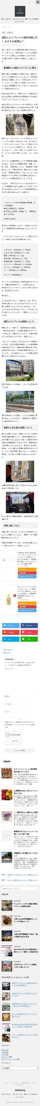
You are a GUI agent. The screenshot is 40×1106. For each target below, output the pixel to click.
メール (8, 704)
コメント (9, 669)
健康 (5, 652)
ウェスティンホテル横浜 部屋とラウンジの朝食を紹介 (26, 905)
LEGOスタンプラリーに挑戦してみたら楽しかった (25, 966)
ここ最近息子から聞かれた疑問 (26, 812)
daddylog (20, 1090)
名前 (7, 696)
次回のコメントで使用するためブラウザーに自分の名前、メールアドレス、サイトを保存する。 (20, 724)
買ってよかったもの (9, 1059)
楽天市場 (22, 573)
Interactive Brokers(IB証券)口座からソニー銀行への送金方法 (26, 950)
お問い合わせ (26, 1083)
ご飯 (3, 1052)
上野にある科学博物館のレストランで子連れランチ (26, 920)
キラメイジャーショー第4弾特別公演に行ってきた (25, 770)
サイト (7, 712)
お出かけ (10, 649)
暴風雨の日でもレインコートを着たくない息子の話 (26, 833)
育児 (5, 649)
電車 (8, 652)
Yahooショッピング (26, 576)
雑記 (3, 1050)
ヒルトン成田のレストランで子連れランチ (22, 880)
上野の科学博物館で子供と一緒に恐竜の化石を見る (26, 935)
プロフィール (15, 1083)
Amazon (22, 569)
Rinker (26, 565)
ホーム (7, 1083)
